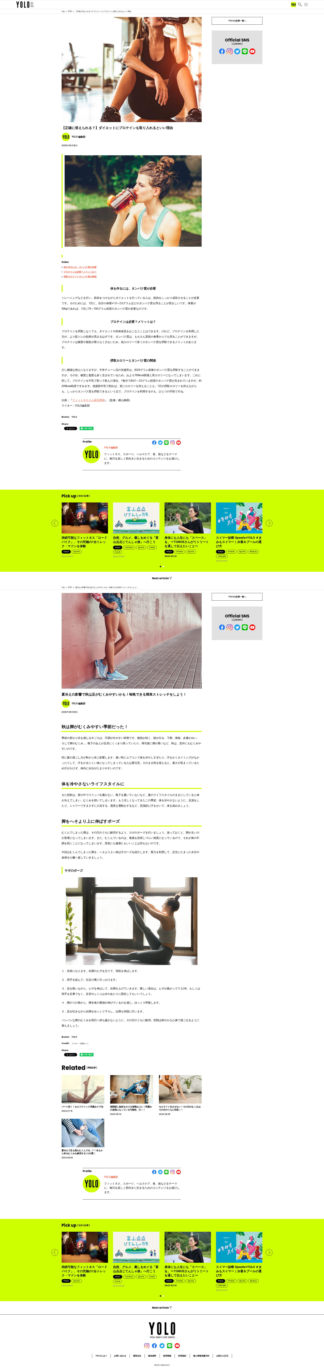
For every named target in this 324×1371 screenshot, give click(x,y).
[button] (54, 523)
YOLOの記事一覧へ (237, 21)
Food (117, 552)
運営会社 (137, 1356)
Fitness (179, 551)
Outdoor (129, 547)
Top (63, 11)
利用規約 (182, 1356)
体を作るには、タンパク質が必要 (80, 267)
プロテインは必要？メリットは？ (80, 272)
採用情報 (167, 1356)
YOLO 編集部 (111, 447)
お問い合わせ (120, 1356)
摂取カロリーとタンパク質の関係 (80, 276)
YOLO (70, 11)
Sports (76, 551)
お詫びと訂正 (222, 1356)
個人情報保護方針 (201, 1356)
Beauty (253, 551)
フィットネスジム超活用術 (88, 400)
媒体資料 (152, 1356)
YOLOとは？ (101, 1356)
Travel (152, 547)
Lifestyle (222, 556)
